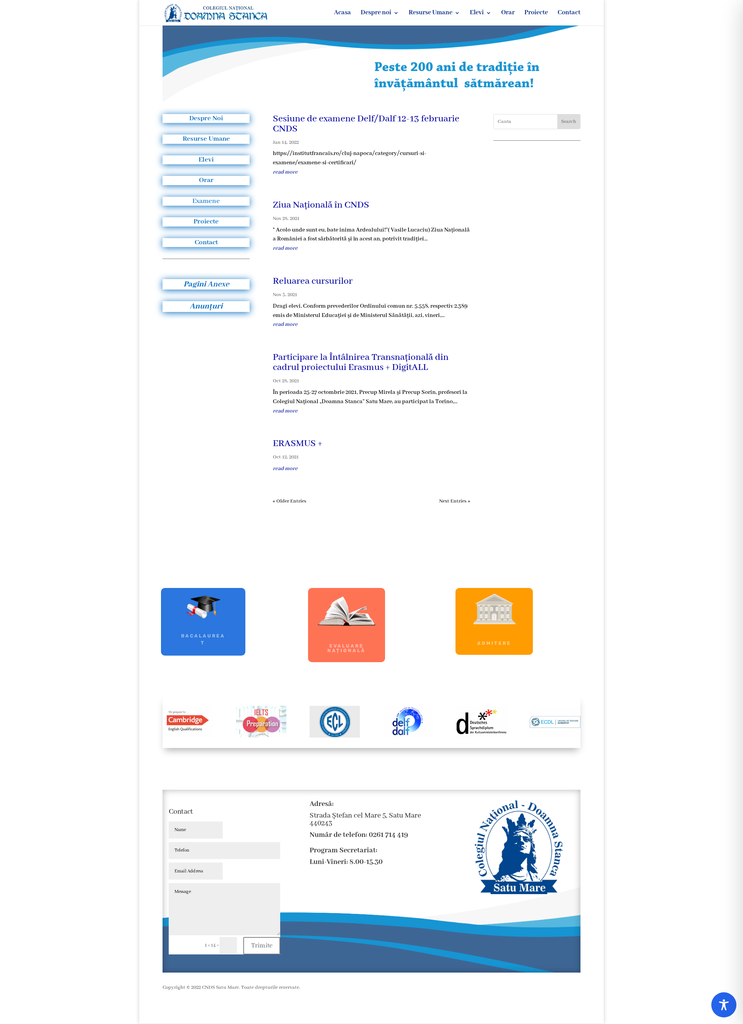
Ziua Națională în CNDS (321, 205)
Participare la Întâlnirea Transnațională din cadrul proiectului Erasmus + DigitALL (361, 362)
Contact (569, 13)
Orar (508, 13)
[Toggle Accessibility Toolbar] (723, 1005)
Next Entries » (454, 501)
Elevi (477, 13)
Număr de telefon (338, 835)
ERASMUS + (297, 444)
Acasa (342, 13)
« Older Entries (289, 501)
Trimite (262, 945)
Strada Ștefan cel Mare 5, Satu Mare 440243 (365, 819)
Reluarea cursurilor (313, 281)
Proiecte (536, 13)
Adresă (321, 804)
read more (285, 172)
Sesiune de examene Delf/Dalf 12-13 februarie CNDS (366, 124)
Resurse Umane (430, 13)
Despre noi (376, 13)
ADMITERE (494, 643)
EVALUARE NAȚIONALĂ (346, 648)
